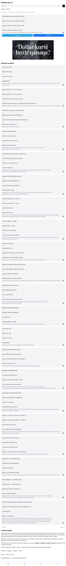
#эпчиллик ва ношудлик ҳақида (39, 409)
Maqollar (3, 9)
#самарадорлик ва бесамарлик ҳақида (19, 216)
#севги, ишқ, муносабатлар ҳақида (34, 32)
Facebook (48, 35)
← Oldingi (3, 527)
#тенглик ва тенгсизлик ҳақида (39, 454)
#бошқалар (25, 194)
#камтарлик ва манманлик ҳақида (43, 520)
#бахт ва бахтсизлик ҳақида (20, 147)
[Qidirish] (63, 6)
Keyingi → (62, 527)
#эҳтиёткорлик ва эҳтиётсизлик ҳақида (46, 388)
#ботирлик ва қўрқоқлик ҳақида (25, 475)
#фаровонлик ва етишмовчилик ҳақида (50, 280)
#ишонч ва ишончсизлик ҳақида (10, 521)
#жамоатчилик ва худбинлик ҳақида (11, 388)
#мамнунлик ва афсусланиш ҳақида (23, 83)
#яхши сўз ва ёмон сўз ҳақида (9, 192)
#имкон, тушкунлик (21, 171)
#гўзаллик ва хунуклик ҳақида (9, 239)
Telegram (17, 35)
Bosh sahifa (4, 12)
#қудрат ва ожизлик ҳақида (9, 171)
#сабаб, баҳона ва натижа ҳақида (10, 497)
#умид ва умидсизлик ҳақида (9, 105)
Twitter (53, 543)
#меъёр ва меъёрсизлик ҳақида (29, 523)
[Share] (63, 32)
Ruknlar (8, 9)
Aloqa (12, 554)
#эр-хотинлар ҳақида (53, 215)
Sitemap (8, 554)
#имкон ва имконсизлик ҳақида (52, 105)
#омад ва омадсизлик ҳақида (20, 259)
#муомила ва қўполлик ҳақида (40, 83)
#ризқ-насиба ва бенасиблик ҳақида (37, 259)
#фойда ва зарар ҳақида (25, 521)
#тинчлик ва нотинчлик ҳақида (10, 386)
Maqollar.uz (7, 3)
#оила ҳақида (5, 216)
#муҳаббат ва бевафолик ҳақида (36, 147)
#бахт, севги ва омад (7, 32)
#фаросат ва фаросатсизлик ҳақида (11, 523)
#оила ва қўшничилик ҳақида (43, 518)
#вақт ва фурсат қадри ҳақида (27, 431)
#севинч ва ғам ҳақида (18, 32)
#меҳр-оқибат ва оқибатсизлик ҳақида (12, 194)
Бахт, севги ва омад (13, 12)
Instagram (43, 543)
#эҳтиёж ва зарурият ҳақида (24, 105)
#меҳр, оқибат (5, 85)
